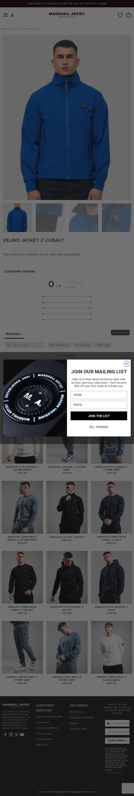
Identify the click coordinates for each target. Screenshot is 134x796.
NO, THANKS (98, 427)
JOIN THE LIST (99, 416)
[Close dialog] (126, 364)
